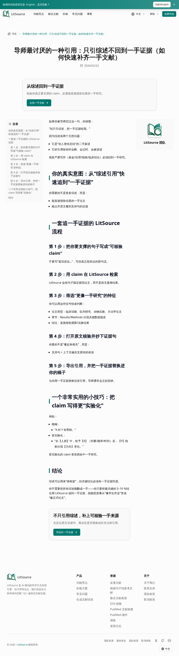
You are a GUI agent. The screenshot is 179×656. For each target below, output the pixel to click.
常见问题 (77, 14)
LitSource (22, 644)
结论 (10, 197)
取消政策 (146, 640)
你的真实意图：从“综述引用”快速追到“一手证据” (24, 132)
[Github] (162, 640)
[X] (156, 640)
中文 (167, 648)
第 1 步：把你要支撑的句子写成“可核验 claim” (25, 149)
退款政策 (133, 640)
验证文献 (53, 14)
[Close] (174, 4)
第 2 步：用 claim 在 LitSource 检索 (21, 157)
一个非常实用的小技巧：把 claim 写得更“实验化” (23, 190)
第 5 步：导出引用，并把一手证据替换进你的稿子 (25, 182)
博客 (89, 14)
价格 (65, 14)
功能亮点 (38, 14)
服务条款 (121, 640)
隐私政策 (109, 640)
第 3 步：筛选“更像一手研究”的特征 (24, 165)
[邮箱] (169, 640)
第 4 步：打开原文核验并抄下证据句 (25, 174)
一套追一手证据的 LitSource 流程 (24, 140)
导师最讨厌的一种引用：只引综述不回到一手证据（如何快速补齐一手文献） (64, 33)
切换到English (162, 4)
